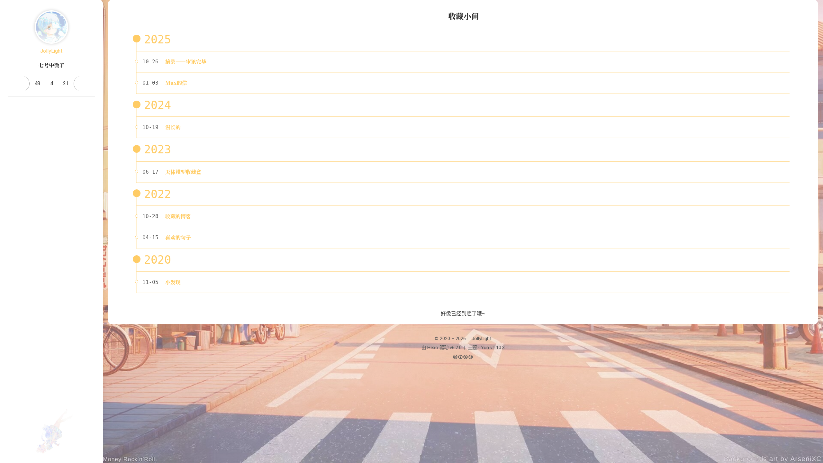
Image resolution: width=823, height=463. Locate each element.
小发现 (173, 282)
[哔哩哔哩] (13, 107)
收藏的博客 (178, 216)
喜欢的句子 (178, 237)
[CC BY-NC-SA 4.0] (463, 357)
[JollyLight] (51, 27)
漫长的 (173, 127)
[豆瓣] (43, 107)
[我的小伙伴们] (36, 128)
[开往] (90, 107)
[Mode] (51, 155)
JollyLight (51, 51)
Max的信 (176, 82)
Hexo (432, 347)
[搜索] (811, 11)
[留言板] (81, 83)
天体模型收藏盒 (183, 172)
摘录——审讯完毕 (185, 61)
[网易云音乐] (28, 107)
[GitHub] (59, 107)
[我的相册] (51, 128)
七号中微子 (51, 65)
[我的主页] (22, 83)
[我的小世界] (67, 128)
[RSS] (74, 107)
